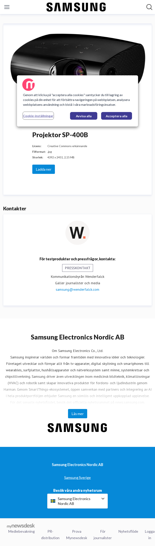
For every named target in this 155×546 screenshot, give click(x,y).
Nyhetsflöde (128, 531)
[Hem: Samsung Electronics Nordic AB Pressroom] (76, 7)
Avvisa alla (84, 116)
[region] (77, 100)
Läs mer (77, 413)
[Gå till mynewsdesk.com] (21, 525)
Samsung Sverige (77, 477)
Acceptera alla (116, 116)
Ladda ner (43, 169)
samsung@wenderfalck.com (77, 289)
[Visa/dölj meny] (6, 7)
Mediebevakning (21, 531)
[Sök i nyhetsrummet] (149, 7)
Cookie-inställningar (38, 115)
